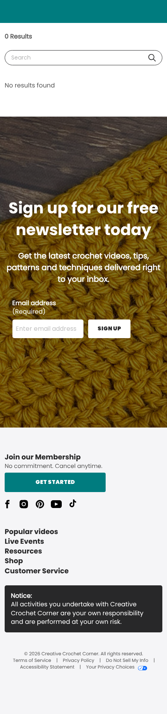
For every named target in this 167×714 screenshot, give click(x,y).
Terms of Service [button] (32, 661)
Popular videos (31, 532)
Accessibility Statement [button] (47, 667)
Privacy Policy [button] (78, 661)
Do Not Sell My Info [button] (127, 661)
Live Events (24, 541)
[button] (152, 58)
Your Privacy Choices (110, 667)
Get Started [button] (55, 482)
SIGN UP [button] (109, 328)
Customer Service (37, 571)
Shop (14, 561)
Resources (23, 551)
